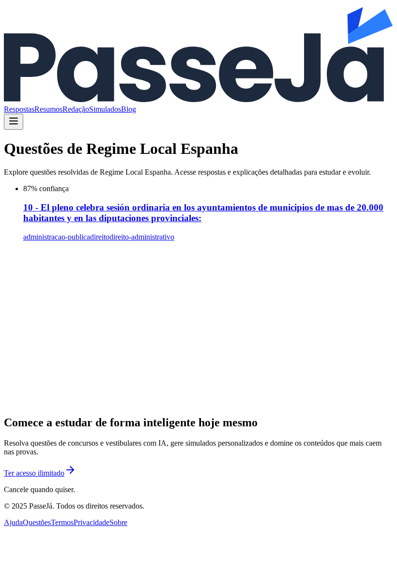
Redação (75, 109)
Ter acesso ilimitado (34, 473)
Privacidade (91, 522)
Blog (128, 109)
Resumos (48, 109)
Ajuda (13, 522)
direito (99, 237)
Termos (62, 522)
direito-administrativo (141, 237)
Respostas (19, 109)
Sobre (118, 522)
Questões (37, 522)
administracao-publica (56, 237)
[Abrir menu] (13, 122)
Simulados (105, 109)
